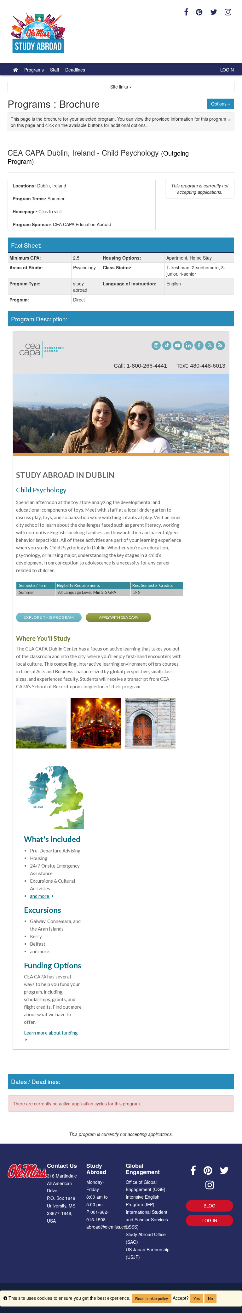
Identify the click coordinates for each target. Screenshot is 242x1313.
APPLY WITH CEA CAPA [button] (118, 617)
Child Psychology (41, 490)
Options (219, 103)
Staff (54, 69)
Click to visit (50, 211)
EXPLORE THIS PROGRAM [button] (49, 617)
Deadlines (75, 69)
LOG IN (209, 1220)
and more (40, 896)
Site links (119, 86)
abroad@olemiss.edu (107, 1227)
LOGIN (227, 69)
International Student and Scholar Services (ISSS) (147, 1219)
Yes (196, 1298)
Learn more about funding (51, 1032)
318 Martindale (62, 1176)
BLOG (210, 1205)
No (210, 1298)
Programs (34, 69)
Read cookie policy (151, 1298)
